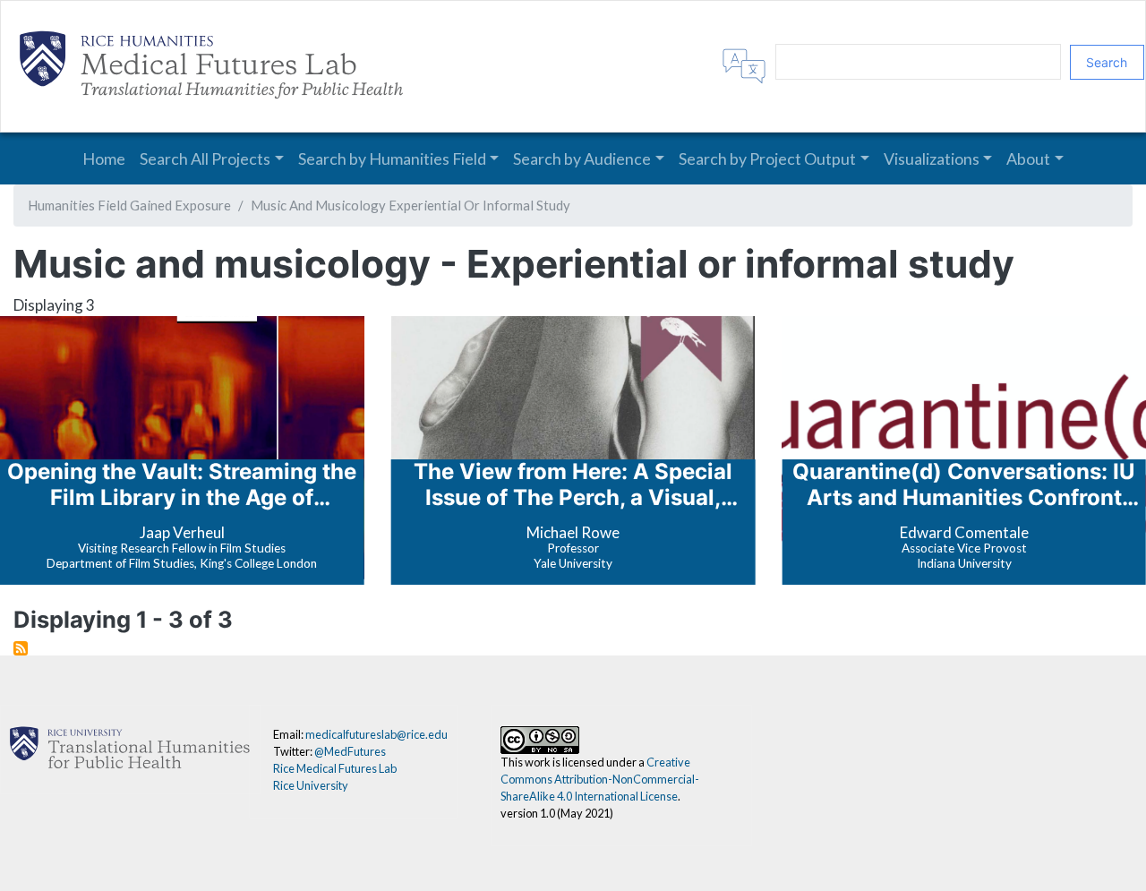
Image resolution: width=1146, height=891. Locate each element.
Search (1106, 62)
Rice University (310, 785)
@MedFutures (350, 751)
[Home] (215, 66)
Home (103, 158)
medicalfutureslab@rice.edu (376, 734)
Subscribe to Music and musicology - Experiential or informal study (20, 648)
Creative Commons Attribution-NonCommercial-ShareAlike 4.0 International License (599, 779)
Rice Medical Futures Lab (335, 768)
